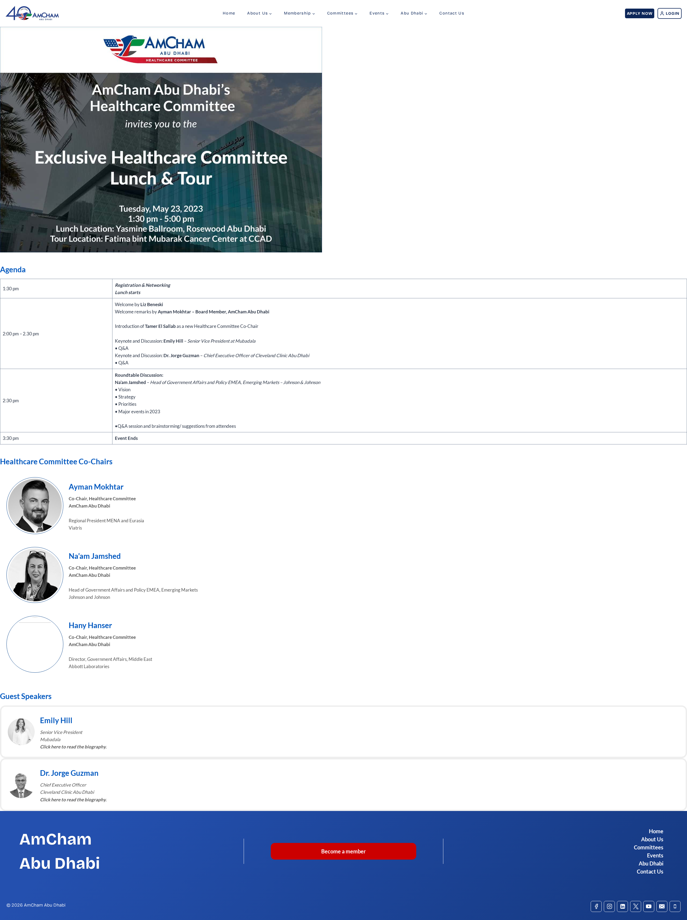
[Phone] (675, 906)
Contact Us (451, 13)
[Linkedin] (622, 906)
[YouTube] (648, 906)
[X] (635, 906)
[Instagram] (609, 906)
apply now (640, 13)
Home (229, 13)
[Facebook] (596, 906)
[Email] (661, 906)
